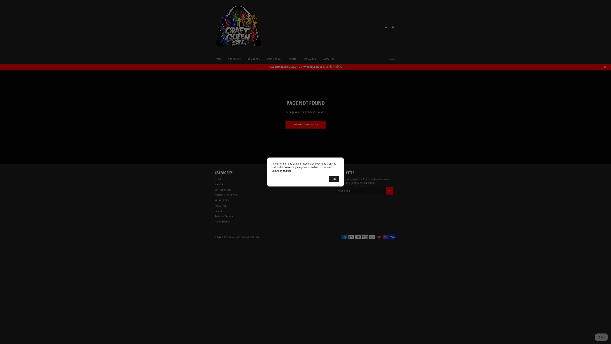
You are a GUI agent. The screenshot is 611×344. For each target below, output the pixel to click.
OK (334, 179)
